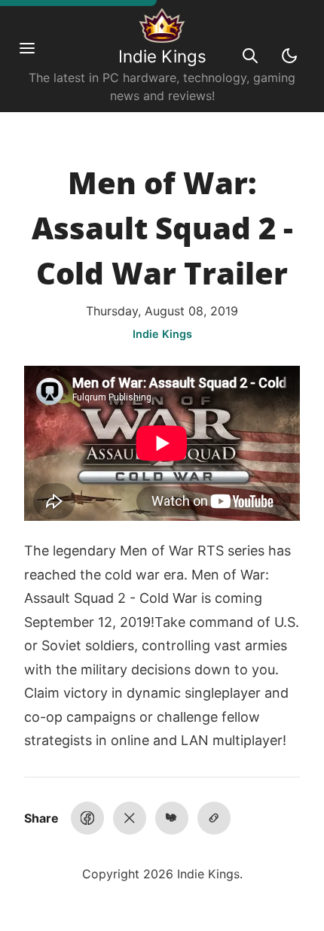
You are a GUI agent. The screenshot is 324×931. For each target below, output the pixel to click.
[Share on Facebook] (87, 818)
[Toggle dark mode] (289, 55)
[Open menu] (34, 55)
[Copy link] (214, 818)
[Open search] (250, 55)
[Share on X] (129, 818)
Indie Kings (162, 56)
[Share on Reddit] (171, 818)
